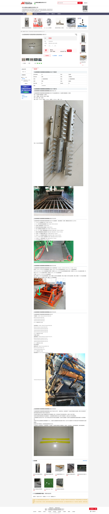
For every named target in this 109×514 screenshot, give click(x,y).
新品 (27, 31)
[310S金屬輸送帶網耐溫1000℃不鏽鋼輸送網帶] (83, 58)
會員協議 (59, 511)
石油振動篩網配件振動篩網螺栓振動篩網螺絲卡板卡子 (56, 508)
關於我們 (34, 511)
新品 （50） (24, 71)
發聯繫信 (47, 55)
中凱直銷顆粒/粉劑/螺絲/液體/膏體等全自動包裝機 (40, 27)
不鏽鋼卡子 (45, 496)
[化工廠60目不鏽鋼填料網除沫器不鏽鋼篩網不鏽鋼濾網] (83, 38)
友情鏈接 (73, 511)
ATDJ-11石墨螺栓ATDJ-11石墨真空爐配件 (72, 27)
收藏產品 (24, 63)
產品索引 (23, 95)
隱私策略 (54, 511)
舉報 (29, 63)
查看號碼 (69, 50)
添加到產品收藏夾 (24, 96)
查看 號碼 (23, 78)
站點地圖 (49, 511)
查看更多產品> (85, 460)
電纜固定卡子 (53, 496)
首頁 (21, 31)
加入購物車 (55, 55)
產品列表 (24, 31)
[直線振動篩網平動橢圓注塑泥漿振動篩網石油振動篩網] (83, 48)
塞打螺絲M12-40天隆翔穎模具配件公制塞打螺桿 (84, 27)
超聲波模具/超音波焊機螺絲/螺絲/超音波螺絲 (28, 27)
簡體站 (69, 511)
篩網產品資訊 (51, 507)
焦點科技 (55, 512)
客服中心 (44, 511)
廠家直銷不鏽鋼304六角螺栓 (59, 27)
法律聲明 (64, 511)
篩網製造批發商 (57, 507)
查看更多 (26, 83)
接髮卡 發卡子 (39, 496)
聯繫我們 (39, 511)
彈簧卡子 (34, 496)
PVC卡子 (48, 496)
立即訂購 (60, 55)
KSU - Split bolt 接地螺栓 (47, 27)
